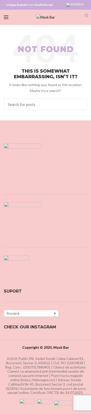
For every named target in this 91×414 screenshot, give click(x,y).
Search (80, 104)
